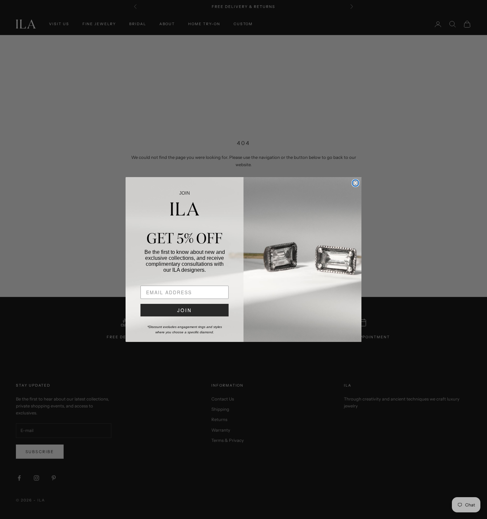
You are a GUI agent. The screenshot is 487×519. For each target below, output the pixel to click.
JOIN (184, 310)
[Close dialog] (355, 183)
